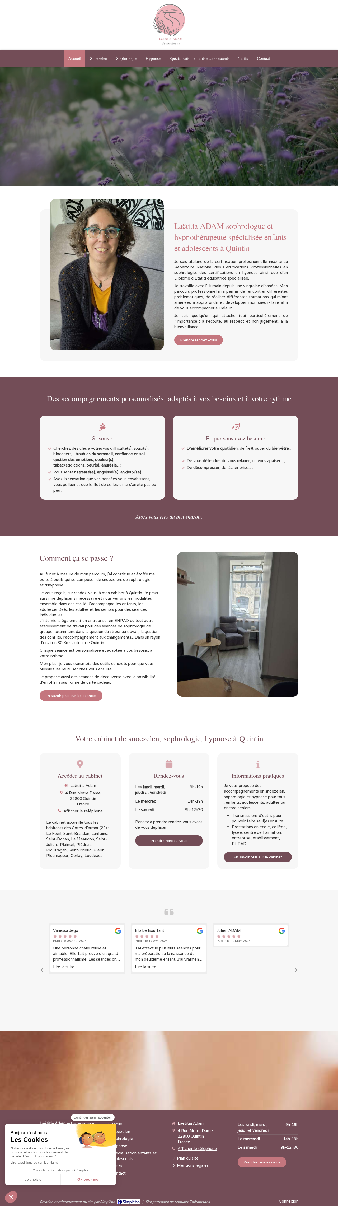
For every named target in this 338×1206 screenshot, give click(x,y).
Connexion (288, 1201)
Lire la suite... (65, 966)
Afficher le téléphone (83, 810)
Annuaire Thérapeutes (192, 1201)
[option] (87, 948)
